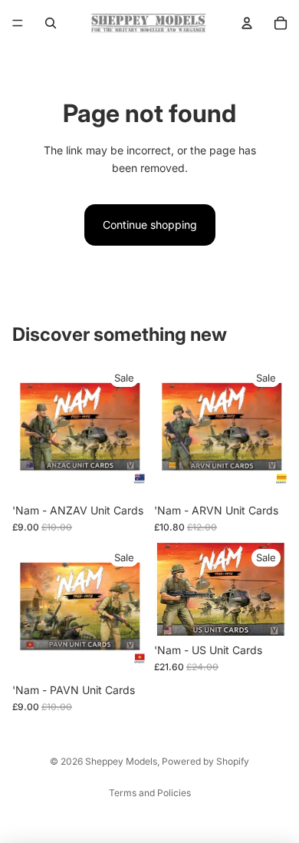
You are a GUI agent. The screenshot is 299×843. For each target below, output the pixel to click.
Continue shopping (150, 224)
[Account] (247, 23)
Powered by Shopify (205, 761)
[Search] (50, 23)
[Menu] (17, 23)
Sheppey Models (121, 761)
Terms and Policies (150, 792)
